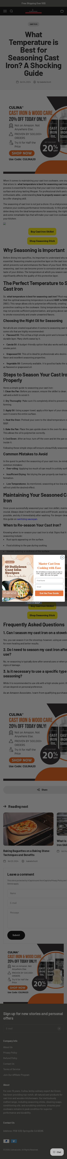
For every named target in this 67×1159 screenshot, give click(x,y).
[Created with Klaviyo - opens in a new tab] (33, 603)
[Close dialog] (62, 557)
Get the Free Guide (49, 593)
